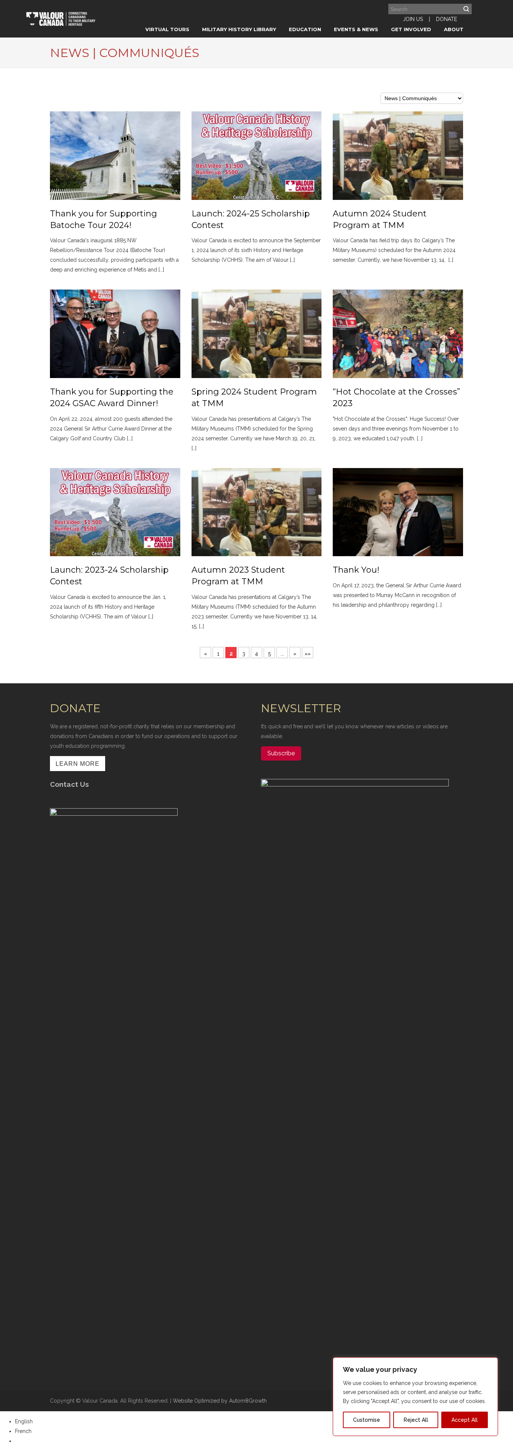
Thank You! (356, 570)
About (453, 29)
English (24, 1421)
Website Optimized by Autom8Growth (220, 1401)
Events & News (356, 29)
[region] (415, 1396)
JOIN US (413, 19)
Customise (366, 1420)
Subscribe (281, 753)
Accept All (464, 1420)
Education (305, 29)
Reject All (416, 1420)
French (23, 1431)
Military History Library (239, 29)
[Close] (490, 1363)
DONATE (446, 19)
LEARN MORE (78, 764)
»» (308, 654)
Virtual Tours (167, 29)
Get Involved (411, 29)
